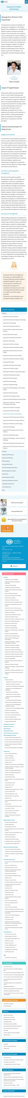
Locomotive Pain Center (10, 808)
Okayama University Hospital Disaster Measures (13, 1077)
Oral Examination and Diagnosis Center (13, 875)
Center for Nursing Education (11, 900)
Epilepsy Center (8, 877)
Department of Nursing (7, 457)
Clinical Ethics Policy (8, 1021)
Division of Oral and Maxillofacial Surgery (13, 702)
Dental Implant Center (9, 892)
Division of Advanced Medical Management (13, 741)
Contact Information (9, 1091)
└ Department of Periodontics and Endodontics (14, 686)
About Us (5, 1011)
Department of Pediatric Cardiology (11, 407)
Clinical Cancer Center (9, 785)
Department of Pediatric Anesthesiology (12, 414)
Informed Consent (7, 1057)
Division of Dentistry (9, 679)
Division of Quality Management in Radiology (14, 747)
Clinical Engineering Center (10, 826)
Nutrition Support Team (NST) (11, 936)
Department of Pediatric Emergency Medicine (13, 420)
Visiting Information (7, 1006)
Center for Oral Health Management (12, 915)
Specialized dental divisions (10, 721)
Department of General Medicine (10, 316)
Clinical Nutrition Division (10, 777)
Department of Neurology (9, 341)
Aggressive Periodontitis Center (11, 890)
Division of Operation (9, 758)
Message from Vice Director (9, 1017)
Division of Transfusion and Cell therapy (13, 770)
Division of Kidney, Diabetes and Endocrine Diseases (13, 330)
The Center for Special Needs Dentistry (13, 715)
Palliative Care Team (9, 940)
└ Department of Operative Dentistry (12, 684)
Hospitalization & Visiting (10, 1000)
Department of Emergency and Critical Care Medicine (13, 430)
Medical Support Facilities (8, 477)
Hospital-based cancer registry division (13, 841)
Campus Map (6, 1048)
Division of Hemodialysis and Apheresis (13, 772)
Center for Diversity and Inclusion (9, 467)
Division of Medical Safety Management (13, 737)
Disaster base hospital (8, 1083)
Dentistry (4, 451)
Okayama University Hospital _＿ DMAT (11, 1085)
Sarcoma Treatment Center (10, 880)
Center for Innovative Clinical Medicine (12, 849)
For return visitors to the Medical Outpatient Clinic (13, 972)
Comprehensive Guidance (10, 1040)
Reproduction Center (9, 894)
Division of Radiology (9, 755)
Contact (14, 566)
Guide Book (6, 1030)
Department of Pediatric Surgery (10, 368)
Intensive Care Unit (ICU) (10, 760)
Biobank (6, 856)
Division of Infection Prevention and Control (13, 739)
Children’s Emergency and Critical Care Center (14, 909)
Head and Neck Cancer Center (11, 867)
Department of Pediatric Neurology (11, 410)
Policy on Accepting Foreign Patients (11, 1028)
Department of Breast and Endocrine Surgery (13, 358)
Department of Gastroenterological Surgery (13, 347)
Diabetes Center (8, 798)
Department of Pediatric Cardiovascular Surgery (14, 371)
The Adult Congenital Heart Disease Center (13, 882)
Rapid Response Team (9, 951)
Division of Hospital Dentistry (11, 717)
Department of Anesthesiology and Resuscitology (14, 399)
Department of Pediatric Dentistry (12, 712)
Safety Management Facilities (9, 470)
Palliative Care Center (9, 917)
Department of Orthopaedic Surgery (11, 375)
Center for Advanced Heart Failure (12, 810)
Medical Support (6, 461)
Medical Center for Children (10, 873)
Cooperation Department (8, 483)
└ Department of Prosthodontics (11, 692)
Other (3, 490)
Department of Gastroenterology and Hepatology (14, 319)
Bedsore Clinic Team (9, 943)
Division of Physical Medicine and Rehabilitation (14, 764)
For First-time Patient (8, 966)
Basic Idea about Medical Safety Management (13, 1026)
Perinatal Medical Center (10, 782)
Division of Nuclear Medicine (10, 812)
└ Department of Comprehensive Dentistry (13, 682)
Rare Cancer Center (9, 919)
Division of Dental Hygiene (10, 837)
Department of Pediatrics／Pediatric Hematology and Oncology (11, 403)
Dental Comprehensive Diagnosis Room (13, 719)
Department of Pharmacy (8, 454)
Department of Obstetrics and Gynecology (12, 423)
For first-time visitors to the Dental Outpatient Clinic (14, 974)
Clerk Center (7, 905)
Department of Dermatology (9, 381)
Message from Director (8, 1015)
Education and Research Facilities (10, 480)
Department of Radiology (9, 427)
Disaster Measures (8, 1070)
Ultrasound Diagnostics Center (11, 793)
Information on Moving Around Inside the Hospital (13, 1059)
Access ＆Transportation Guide (10, 1046)
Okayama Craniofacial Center (11, 865)
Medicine (4, 313)
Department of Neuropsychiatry (10, 392)
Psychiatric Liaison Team (10, 947)
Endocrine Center (8, 787)
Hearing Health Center (7, 464)
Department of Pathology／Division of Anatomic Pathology (14, 439)
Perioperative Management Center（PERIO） (14, 789)
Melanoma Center (8, 888)
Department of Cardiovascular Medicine (12, 337)
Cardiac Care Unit (8, 762)
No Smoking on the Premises (9, 1062)
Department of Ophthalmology (10, 384)
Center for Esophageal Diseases (11, 902)
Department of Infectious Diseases (11, 344)
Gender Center (8, 804)
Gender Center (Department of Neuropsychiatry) (13, 988)
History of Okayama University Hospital (11, 1032)
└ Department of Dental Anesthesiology (13, 700)
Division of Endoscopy (9, 774)
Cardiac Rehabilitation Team (10, 945)
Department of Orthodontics (10, 710)
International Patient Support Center (12, 843)
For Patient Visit (7, 963)
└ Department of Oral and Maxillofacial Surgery (14, 708)
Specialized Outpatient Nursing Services (12, 990)
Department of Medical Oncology (10, 435)
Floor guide (6, 1044)
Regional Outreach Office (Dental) (12, 839)
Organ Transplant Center (10, 791)
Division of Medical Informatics (11, 822)
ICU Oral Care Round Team (10, 934)
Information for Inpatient (8, 1003)
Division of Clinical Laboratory (11, 753)
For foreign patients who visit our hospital (12, 1064)
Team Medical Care (6, 487)
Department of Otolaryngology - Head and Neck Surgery (14, 388)
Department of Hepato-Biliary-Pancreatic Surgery (12, 351)
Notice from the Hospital (10, 1054)
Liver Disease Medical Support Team (12, 938)
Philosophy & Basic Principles (9, 1019)
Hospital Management (9, 824)
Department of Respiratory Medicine (11, 326)
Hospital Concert (7, 1035)
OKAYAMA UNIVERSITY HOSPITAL (4, 2)
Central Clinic (5, 474)
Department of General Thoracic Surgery (12, 355)
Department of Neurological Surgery (11, 396)
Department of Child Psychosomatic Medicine (13, 417)
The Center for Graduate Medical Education (13, 851)
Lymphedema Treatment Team (11, 949)
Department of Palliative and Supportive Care (13, 443)
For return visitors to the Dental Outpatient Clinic (13, 977)
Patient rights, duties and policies (10, 1024)
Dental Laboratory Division (10, 834)
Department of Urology (8, 362)
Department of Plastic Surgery (10, 378)
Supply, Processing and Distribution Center (13, 832)
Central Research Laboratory (11, 957)
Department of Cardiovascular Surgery (12, 365)
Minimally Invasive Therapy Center (12, 796)
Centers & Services (8, 574)
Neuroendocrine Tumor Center (11, 925)
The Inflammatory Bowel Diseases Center (13, 806)
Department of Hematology (9, 323)
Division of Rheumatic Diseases (10, 334)
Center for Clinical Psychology (11, 907)
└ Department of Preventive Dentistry (12, 694)
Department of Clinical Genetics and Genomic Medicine (13, 447)
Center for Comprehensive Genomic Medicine (14, 853)
